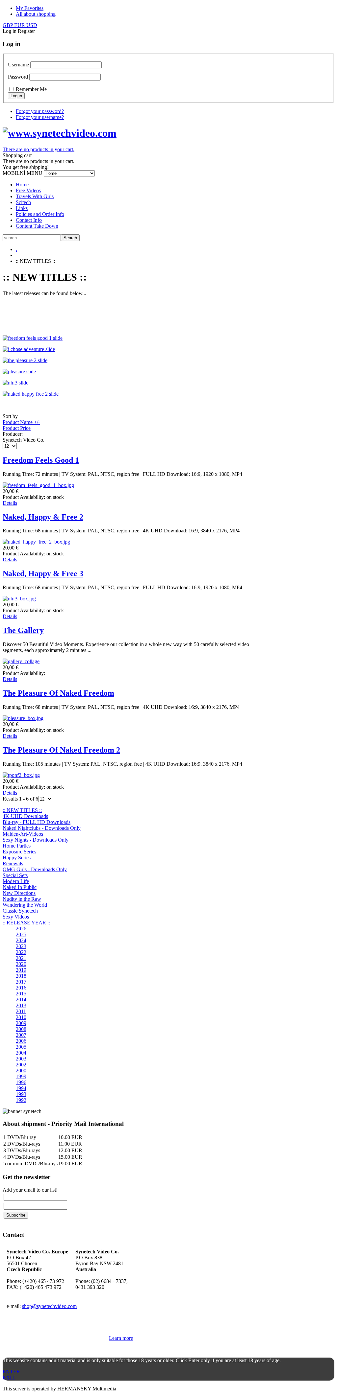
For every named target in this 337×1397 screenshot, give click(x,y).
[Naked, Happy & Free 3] (19, 598)
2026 (21, 928)
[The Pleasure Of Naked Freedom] (23, 718)
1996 (21, 1082)
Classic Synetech (20, 911)
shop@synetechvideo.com (49, 1306)
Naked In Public (20, 887)
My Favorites (29, 8)
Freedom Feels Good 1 (41, 460)
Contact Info (29, 220)
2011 (21, 1011)
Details (10, 503)
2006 (21, 1041)
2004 (21, 1053)
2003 (21, 1058)
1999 (21, 1076)
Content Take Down (37, 226)
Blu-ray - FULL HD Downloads (36, 822)
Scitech (23, 202)
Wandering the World (25, 905)
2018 (21, 976)
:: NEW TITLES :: (22, 810)
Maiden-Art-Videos (23, 834)
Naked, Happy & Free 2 (43, 517)
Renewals (13, 863)
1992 (21, 1100)
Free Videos (28, 190)
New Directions (19, 893)
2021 (21, 958)
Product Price (17, 428)
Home (22, 184)
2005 (21, 1047)
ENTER (11, 1371)
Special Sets (15, 875)
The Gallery (23, 630)
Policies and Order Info (40, 214)
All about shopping (36, 14)
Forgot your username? (40, 117)
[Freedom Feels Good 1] (38, 485)
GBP (8, 25)
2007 (21, 1035)
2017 (21, 982)
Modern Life (16, 881)
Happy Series (17, 857)
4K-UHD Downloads (25, 816)
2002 (21, 1064)
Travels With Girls (35, 196)
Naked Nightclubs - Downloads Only (42, 828)
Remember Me (31, 89)
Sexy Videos (16, 917)
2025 (21, 934)
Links (22, 208)
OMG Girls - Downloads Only (35, 869)
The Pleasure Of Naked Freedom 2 (61, 750)
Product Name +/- (21, 422)
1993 (21, 1094)
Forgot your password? (40, 111)
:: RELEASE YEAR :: (26, 922)
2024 (21, 940)
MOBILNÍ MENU (22, 173)
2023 (21, 946)
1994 (21, 1088)
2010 (21, 1017)
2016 (21, 987)
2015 (21, 993)
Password (18, 77)
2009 (21, 1023)
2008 (21, 1029)
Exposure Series (19, 851)
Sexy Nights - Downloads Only (35, 840)
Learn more (121, 1338)
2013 (21, 1005)
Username (18, 64)
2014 (21, 999)
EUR (20, 25)
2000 (21, 1070)
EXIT (9, 1377)
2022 (21, 952)
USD (31, 25)
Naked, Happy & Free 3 (43, 573)
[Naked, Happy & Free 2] (36, 542)
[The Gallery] (21, 661)
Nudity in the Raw (22, 899)
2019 (21, 970)
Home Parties (17, 846)
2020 (21, 964)
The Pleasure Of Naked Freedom (58, 693)
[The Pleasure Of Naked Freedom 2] (21, 775)
